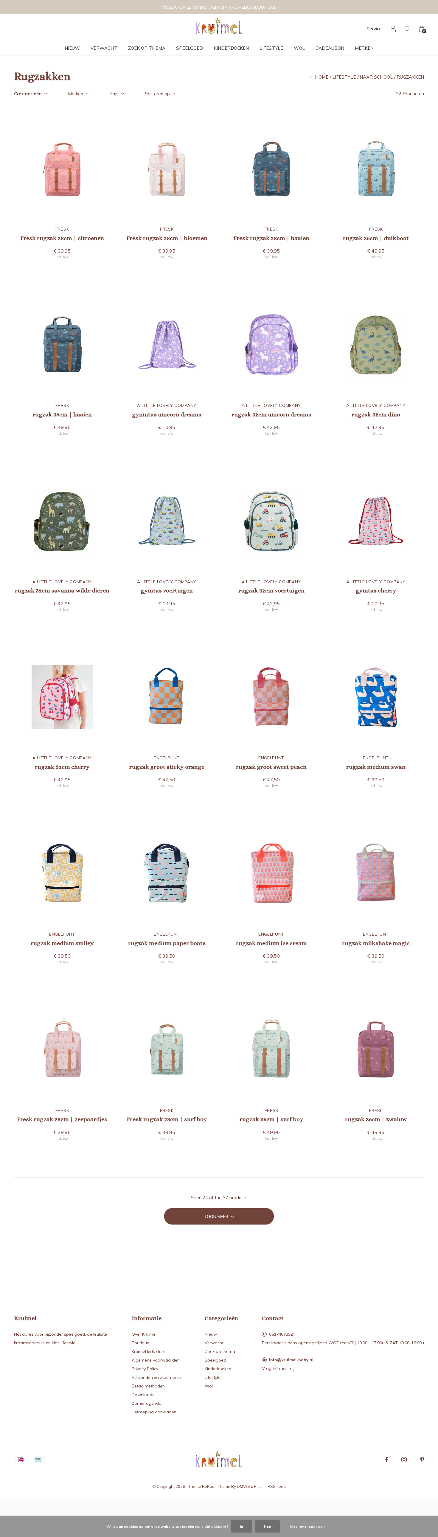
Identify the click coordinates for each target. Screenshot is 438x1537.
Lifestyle (271, 48)
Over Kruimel (144, 1334)
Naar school (376, 77)
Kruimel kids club (148, 1351)
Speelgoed (189, 48)
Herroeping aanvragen (154, 1412)
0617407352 (281, 1334)
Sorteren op (157, 94)
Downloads (143, 1394)
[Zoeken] (407, 28)
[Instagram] (404, 1459)
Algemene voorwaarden (156, 1360)
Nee (267, 1526)
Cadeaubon (330, 48)
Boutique (140, 1342)
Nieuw (72, 48)
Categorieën (28, 94)
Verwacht (104, 48)
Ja (241, 1526)
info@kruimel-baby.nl (291, 1359)
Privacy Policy (145, 1368)
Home (321, 77)
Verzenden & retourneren (156, 1377)
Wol (299, 48)
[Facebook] (386, 1459)
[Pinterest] (422, 1459)
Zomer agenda (146, 1403)
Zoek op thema (146, 48)
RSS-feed (277, 1486)
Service (374, 29)
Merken (364, 48)
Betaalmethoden (148, 1386)
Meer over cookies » (307, 1526)
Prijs (114, 94)
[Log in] (393, 28)
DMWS (243, 1486)
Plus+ (259, 1486)
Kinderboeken (231, 48)
